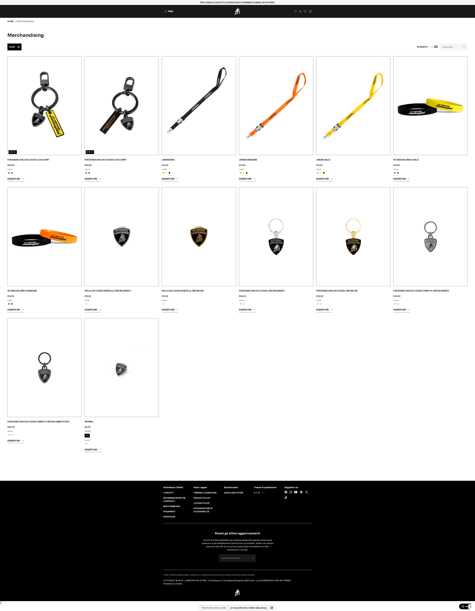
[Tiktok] (286, 498)
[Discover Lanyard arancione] (276, 105)
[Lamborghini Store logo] (237, 11)
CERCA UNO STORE (233, 493)
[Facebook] (285, 492)
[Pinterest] (301, 492)
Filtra (12, 47)
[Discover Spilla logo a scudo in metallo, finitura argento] (122, 236)
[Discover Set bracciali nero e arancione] (45, 236)
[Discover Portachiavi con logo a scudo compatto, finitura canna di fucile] (45, 367)
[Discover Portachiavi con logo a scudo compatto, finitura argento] (430, 236)
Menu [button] (170, 11)
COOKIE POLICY (202, 503)
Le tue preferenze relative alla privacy (248, 608)
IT (259, 493)
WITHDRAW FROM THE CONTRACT (174, 499)
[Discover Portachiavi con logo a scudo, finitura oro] (353, 236)
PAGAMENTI (169, 511)
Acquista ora (13, 178)
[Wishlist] (305, 11)
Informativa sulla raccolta (214, 608)
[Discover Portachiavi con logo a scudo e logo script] (45, 105)
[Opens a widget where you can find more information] (466, 607)
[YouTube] (295, 492)
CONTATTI (168, 493)
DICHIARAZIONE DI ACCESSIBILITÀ (203, 510)
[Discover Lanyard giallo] (353, 105)
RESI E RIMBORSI (171, 506)
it (254, 493)
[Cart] (310, 11)
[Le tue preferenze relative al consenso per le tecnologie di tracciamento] (470, 606)
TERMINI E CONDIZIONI (205, 493)
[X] (306, 492)
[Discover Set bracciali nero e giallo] (430, 105)
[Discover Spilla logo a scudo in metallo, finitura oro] (199, 236)
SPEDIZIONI (169, 517)
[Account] (300, 11)
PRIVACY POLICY (202, 498)
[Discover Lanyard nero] (199, 105)
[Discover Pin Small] (122, 367)
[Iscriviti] (252, 558)
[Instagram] (290, 492)
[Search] (295, 11)
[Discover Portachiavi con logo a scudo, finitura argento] (276, 236)
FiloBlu (179, 584)
